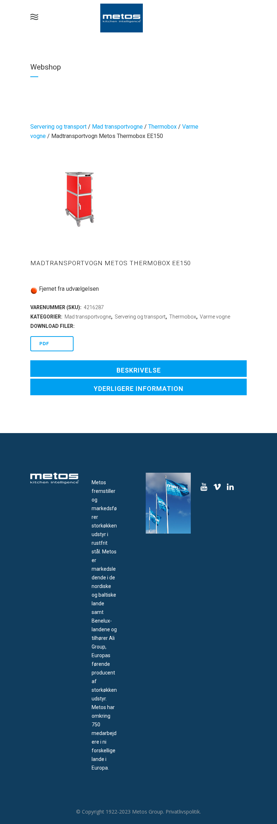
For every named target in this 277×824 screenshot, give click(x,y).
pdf (44, 343)
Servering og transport (58, 126)
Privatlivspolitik (183, 811)
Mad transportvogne (117, 126)
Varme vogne (215, 317)
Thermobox (162, 126)
